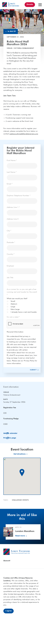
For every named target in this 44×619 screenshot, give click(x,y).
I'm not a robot (13, 317)
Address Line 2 (12, 219)
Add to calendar (10, 433)
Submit (33, 370)
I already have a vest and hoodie (24, 312)
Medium (14, 304)
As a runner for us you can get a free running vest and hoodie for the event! (22, 292)
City (9, 231)
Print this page (9, 438)
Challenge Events (20, 500)
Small (13, 301)
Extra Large (15, 309)
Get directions (20, 454)
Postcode (11, 242)
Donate (30, 4)
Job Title (10, 278)
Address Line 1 (13, 207)
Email (10, 184)
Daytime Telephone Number (18, 196)
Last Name (12, 172)
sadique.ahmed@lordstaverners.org (23, 134)
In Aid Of (12, 31)
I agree (8, 611)
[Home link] (10, 4)
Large (13, 307)
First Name (12, 160)
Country (10, 254)
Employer (10, 266)
